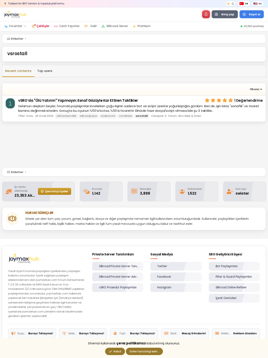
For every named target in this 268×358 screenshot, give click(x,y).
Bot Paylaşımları (227, 266)
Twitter (162, 266)
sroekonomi (108, 116)
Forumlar (15, 26)
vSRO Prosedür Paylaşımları (118, 287)
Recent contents (18, 71)
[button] (206, 14)
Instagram (164, 287)
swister (242, 193)
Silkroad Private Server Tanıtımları (119, 266)
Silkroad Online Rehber (231, 287)
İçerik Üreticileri (226, 298)
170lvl (21, 116)
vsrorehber (125, 116)
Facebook (164, 277)
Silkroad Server (117, 26)
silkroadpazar (88, 116)
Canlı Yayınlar (69, 26)
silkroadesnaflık (66, 116)
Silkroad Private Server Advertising (119, 277)
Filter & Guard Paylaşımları (234, 277)
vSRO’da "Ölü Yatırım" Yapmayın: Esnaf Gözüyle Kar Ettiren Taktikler (78, 100)
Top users (44, 71)
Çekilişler (43, 26)
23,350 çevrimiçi (254, 26)
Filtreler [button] (255, 89)
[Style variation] (230, 3)
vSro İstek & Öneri (189, 116)
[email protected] (71, 298)
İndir (93, 26)
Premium (144, 26)
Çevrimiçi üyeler (56, 191)
